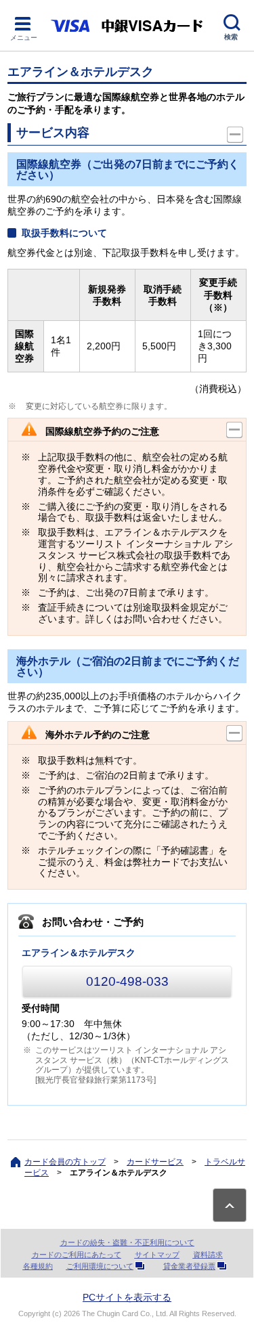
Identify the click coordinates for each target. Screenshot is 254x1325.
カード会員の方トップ (65, 1162)
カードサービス (155, 1162)
